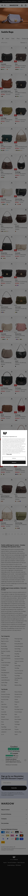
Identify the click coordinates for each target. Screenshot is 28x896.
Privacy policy (9, 454)
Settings (14, 458)
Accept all (14, 462)
